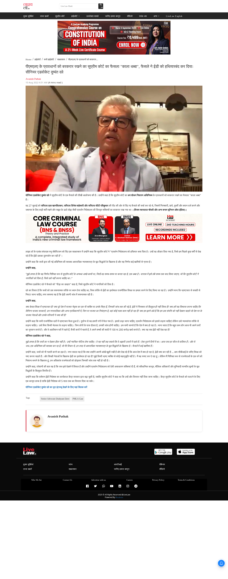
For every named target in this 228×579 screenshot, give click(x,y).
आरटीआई (118, 464)
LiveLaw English (174, 16)
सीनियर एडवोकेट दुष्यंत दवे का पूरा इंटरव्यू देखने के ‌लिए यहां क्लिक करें (56, 387)
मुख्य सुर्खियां (28, 16)
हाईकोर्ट (74, 16)
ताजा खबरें (44, 16)
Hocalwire (119, 497)
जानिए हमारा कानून (113, 16)
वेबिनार (162, 464)
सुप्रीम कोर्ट (60, 16)
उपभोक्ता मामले (92, 16)
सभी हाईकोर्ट (49, 59)
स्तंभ (71, 464)
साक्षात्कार (61, 59)
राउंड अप (143, 16)
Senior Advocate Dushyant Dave (55, 399)
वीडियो (130, 16)
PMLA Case (78, 399)
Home (28, 59)
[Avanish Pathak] (37, 421)
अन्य (155, 16)
